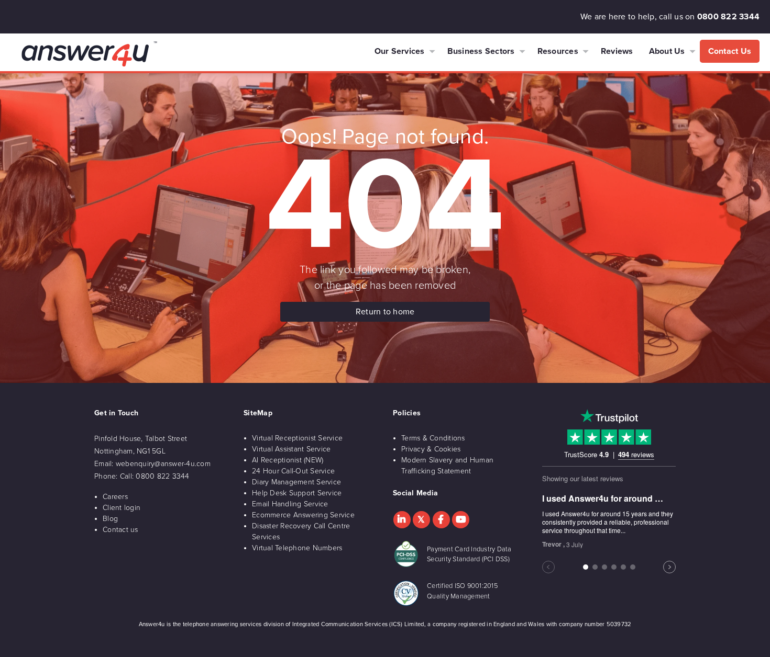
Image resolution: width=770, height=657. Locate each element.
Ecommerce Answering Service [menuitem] (303, 515)
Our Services (400, 51)
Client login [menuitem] (121, 507)
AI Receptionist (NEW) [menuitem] (287, 460)
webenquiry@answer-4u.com (163, 463)
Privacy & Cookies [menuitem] (430, 449)
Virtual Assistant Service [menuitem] (291, 449)
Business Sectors (481, 51)
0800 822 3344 (728, 17)
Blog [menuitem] (110, 518)
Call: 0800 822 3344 (155, 476)
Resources (557, 51)
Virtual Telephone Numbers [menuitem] (297, 547)
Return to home (385, 312)
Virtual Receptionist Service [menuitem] (297, 438)
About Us (667, 51)
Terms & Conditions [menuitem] (433, 438)
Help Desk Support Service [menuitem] (297, 493)
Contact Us (730, 51)
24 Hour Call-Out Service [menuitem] (293, 471)
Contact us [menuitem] (120, 529)
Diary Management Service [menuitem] (296, 482)
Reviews (617, 51)
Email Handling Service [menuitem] (290, 504)
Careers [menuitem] (115, 496)
